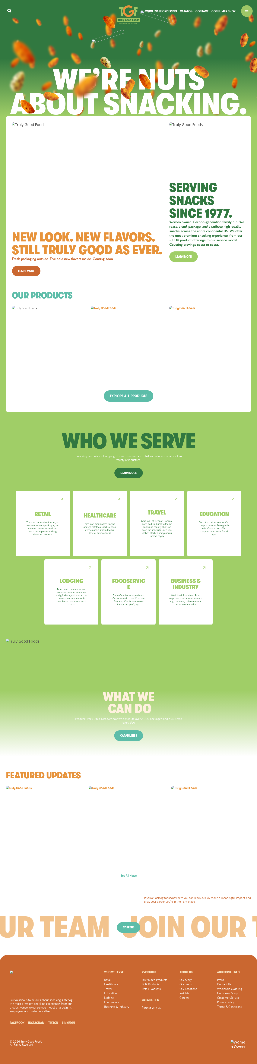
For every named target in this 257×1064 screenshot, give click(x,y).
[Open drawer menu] (247, 11)
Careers (128, 927)
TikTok (53, 1023)
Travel (108, 989)
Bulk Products (150, 984)
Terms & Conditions (229, 1007)
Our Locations (188, 989)
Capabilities (128, 735)
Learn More (26, 271)
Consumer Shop (223, 11)
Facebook (17, 1023)
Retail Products (151, 989)
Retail (107, 980)
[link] (43, 523)
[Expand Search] (9, 11)
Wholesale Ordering (161, 11)
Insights (184, 993)
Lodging (109, 997)
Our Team (185, 984)
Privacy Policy (225, 1002)
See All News (129, 875)
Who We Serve (114, 972)
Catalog (186, 11)
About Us (185, 972)
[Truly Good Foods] (128, 14)
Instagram (36, 1023)
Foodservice (111, 1002)
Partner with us (151, 1007)
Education (110, 993)
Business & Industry (116, 1007)
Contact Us (224, 984)
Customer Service (228, 997)
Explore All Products (128, 396)
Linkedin (68, 1023)
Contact (201, 11)
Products (149, 972)
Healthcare (111, 984)
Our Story (185, 980)
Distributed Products (154, 980)
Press (220, 980)
